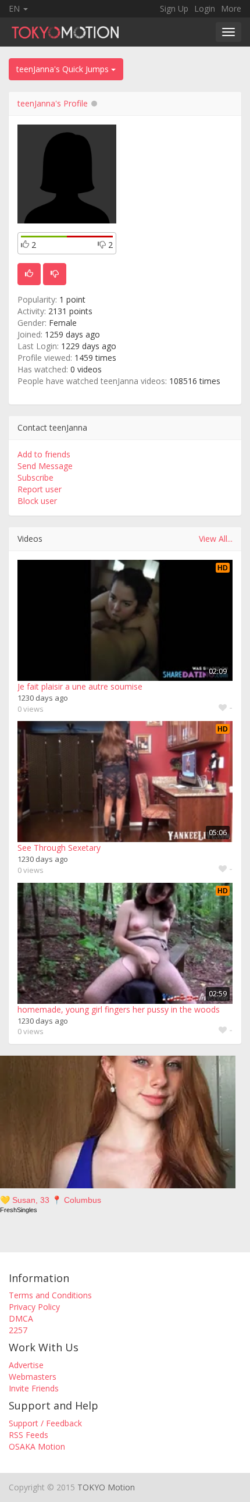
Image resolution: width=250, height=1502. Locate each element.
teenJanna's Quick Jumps (63, 68)
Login (204, 8)
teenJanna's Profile (52, 103)
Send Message (45, 465)
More (231, 8)
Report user (39, 489)
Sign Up (174, 8)
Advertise (26, 1364)
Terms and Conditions (50, 1295)
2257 (18, 1330)
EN (15, 8)
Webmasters (32, 1376)
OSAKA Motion (37, 1446)
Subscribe (35, 477)
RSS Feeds (28, 1434)
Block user (37, 500)
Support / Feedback (45, 1423)
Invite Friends (34, 1388)
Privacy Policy (34, 1306)
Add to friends (43, 454)
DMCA (21, 1318)
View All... (216, 538)
